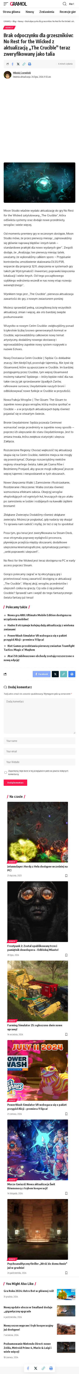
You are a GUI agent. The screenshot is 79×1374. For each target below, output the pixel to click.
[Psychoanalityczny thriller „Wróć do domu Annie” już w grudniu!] (37, 1229)
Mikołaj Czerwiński (22, 72)
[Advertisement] (39, 121)
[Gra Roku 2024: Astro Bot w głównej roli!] (66, 1294)
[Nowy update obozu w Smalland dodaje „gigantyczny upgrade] (66, 1310)
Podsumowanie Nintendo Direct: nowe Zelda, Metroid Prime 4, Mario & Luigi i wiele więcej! (27, 1347)
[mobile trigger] (7, 4)
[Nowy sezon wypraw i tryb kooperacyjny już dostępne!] (66, 1329)
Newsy (9, 27)
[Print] (29, 64)
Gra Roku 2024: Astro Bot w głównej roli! (29, 1290)
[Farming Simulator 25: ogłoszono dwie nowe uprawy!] (37, 991)
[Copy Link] (23, 64)
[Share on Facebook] (12, 64)
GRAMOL (18, 4)
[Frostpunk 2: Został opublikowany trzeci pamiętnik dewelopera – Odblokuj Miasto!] (37, 911)
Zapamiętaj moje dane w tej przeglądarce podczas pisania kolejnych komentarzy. (38, 772)
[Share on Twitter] (18, 64)
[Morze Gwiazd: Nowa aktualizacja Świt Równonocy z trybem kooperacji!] (37, 1150)
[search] (64, 4)
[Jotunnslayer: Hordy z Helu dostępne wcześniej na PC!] (37, 832)
